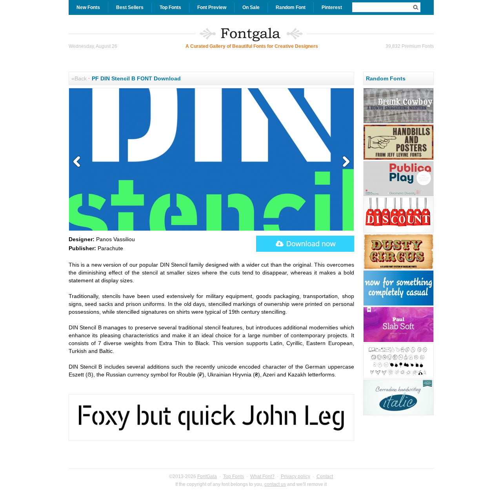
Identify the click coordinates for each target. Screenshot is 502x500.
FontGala (207, 476)
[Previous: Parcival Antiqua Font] (78, 162)
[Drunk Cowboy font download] (398, 122)
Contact (324, 476)
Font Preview (211, 7)
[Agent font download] (398, 305)
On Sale (251, 7)
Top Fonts (170, 7)
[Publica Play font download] (398, 195)
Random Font (291, 7)
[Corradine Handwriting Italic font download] (398, 414)
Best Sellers (130, 7)
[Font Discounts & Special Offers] (398, 232)
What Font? (262, 476)
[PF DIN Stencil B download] (305, 244)
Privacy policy (295, 476)
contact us (275, 484)
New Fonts (88, 7)
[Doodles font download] (398, 378)
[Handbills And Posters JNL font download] (398, 159)
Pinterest (332, 7)
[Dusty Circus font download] (398, 268)
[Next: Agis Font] (344, 162)
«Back (79, 78)
